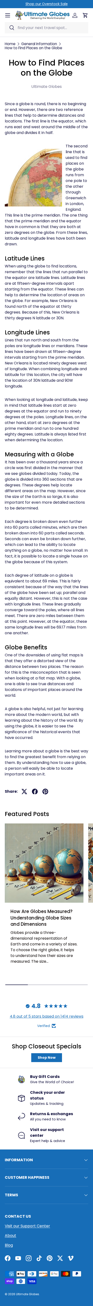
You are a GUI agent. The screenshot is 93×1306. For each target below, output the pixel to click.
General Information (39, 44)
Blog (9, 1245)
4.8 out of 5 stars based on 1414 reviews (46, 1016)
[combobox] (46, 27)
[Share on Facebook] (35, 791)
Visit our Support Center (27, 1226)
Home (10, 44)
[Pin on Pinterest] (45, 791)
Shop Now (47, 1057)
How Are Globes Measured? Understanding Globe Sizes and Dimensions (41, 917)
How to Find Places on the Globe (33, 48)
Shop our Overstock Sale (47, 3)
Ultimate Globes (27, 1294)
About (10, 1235)
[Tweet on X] (24, 791)
